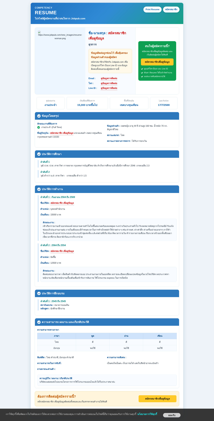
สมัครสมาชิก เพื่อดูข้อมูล (61, 133)
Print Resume (152, 9)
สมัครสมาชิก (171, 9)
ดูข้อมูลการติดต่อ (109, 78)
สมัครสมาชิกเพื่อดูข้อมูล (157, 62)
